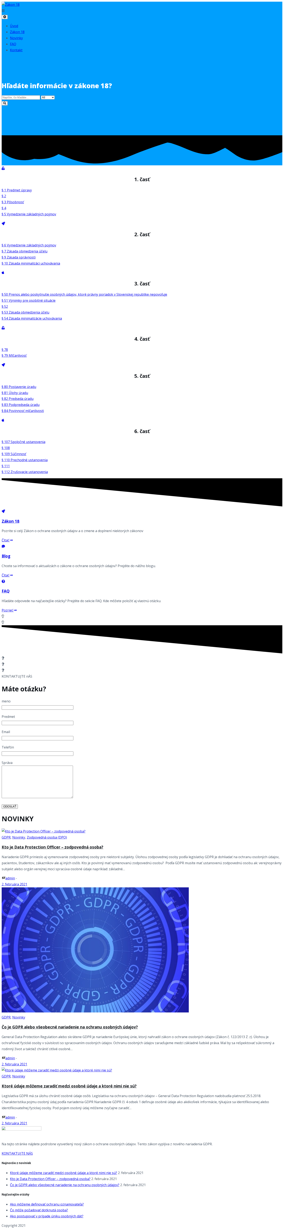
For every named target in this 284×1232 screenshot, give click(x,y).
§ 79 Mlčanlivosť (14, 355)
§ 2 (4, 196)
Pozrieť (8, 610)
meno (6, 701)
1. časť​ (142, 179)
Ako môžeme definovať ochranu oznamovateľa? (47, 1204)
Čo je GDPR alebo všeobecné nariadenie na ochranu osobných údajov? (70, 1027)
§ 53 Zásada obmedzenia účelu (25, 312)
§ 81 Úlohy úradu (15, 393)
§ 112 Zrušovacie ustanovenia (25, 472)
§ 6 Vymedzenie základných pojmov (29, 245)
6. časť (142, 431)
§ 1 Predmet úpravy (17, 190)
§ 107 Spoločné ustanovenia (23, 442)
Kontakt (16, 50)
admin (10, 878)
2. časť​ (142, 234)
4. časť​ (142, 338)
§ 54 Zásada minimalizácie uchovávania (32, 318)
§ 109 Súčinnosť (14, 454)
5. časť (142, 375)
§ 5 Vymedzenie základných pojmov (29, 214)
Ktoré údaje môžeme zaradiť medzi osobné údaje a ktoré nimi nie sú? (69, 1086)
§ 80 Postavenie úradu (19, 386)
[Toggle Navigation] (5, 17)
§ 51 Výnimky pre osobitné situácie (29, 300)
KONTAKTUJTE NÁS (17, 1153)
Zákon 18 (17, 32)
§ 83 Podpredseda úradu (21, 404)
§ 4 (4, 208)
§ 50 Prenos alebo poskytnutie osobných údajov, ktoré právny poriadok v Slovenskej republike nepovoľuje (84, 294)
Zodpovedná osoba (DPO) (47, 837)
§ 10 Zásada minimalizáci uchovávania (31, 263)
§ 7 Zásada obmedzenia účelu (24, 251)
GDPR (6, 837)
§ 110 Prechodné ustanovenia (25, 460)
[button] (142, 11)
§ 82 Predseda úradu (17, 398)
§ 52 (5, 306)
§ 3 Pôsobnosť (13, 202)
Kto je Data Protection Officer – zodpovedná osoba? (52, 847)
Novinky (16, 38)
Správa (7, 762)
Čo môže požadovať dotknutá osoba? (39, 1210)
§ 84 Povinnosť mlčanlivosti (23, 410)
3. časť (142, 283)
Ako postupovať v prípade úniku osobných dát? (46, 1216)
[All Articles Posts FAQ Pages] (142, 100)
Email (6, 732)
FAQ (13, 44)
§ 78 (5, 349)
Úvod (14, 26)
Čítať (6, 540)
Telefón (8, 747)
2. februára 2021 (14, 884)
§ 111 (6, 466)
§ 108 (6, 448)
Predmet (8, 716)
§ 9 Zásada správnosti (19, 257)
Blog (6, 556)
